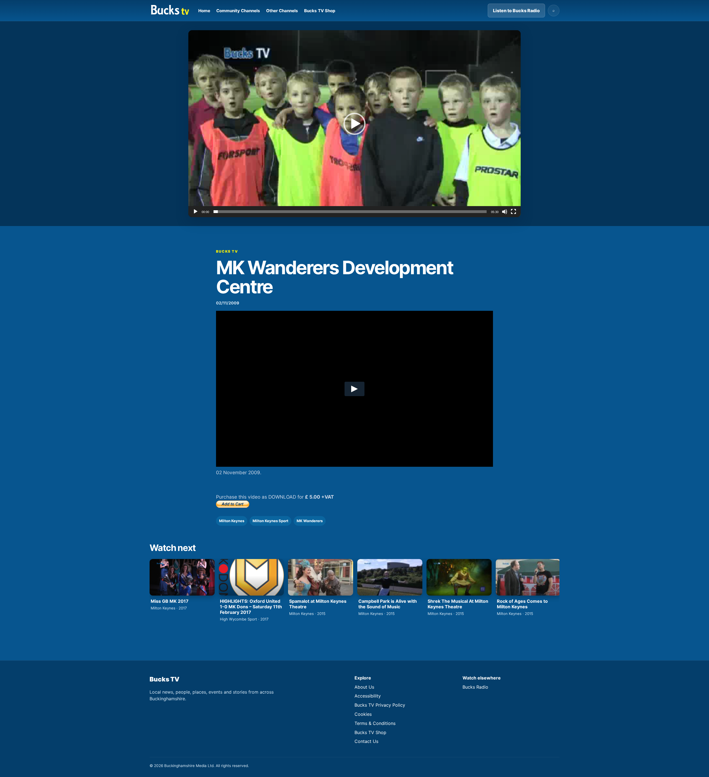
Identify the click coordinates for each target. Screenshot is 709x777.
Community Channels (238, 10)
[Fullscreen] (513, 211)
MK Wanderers (310, 521)
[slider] (350, 211)
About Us (364, 687)
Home (204, 10)
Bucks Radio (475, 687)
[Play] (195, 211)
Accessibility (367, 696)
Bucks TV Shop (319, 10)
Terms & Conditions (374, 723)
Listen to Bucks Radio (516, 10)
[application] (354, 123)
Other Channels (282, 10)
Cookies (363, 714)
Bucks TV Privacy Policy (379, 705)
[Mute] (504, 211)
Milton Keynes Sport (270, 521)
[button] (354, 124)
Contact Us (366, 741)
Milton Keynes (231, 521)
